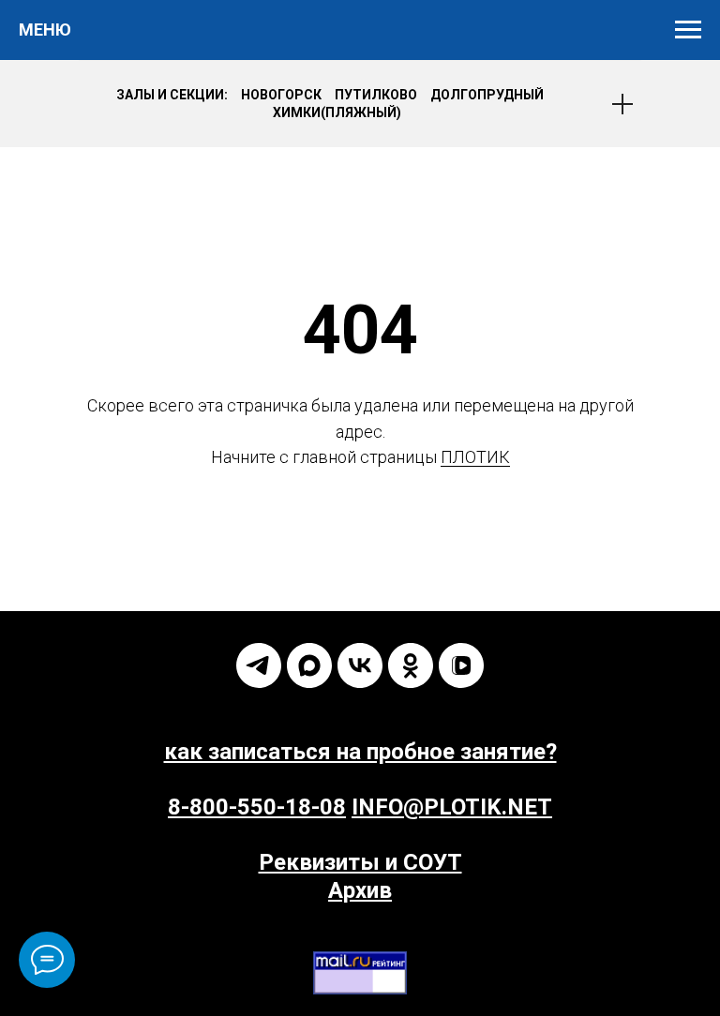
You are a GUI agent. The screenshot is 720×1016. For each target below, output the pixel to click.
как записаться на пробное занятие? (360, 752)
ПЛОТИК (475, 457)
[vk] (360, 665)
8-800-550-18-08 (257, 807)
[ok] (410, 665)
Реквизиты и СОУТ (360, 862)
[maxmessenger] (309, 665)
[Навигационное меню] (688, 30)
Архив (360, 890)
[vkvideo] (461, 665)
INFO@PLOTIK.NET (452, 807)
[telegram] (258, 665)
